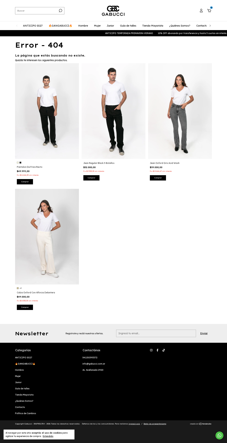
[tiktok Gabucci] (163, 350)
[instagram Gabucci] (151, 350)
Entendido (48, 436)
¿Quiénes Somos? (179, 25)
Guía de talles (128, 25)
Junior (110, 25)
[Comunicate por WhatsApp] (219, 435)
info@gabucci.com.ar (93, 363)
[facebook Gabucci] (157, 350)
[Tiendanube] (201, 424)
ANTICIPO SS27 (33, 25)
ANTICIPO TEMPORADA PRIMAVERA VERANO (122, 33)
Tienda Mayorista (152, 25)
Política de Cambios (25, 413)
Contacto (201, 25)
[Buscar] (60, 10)
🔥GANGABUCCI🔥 (60, 25)
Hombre (83, 25)
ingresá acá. (134, 424)
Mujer (97, 25)
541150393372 (89, 357)
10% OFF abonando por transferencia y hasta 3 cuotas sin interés (185, 33)
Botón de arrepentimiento (155, 424)
